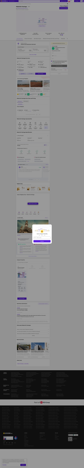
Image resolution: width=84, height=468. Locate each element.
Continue (42, 241)
